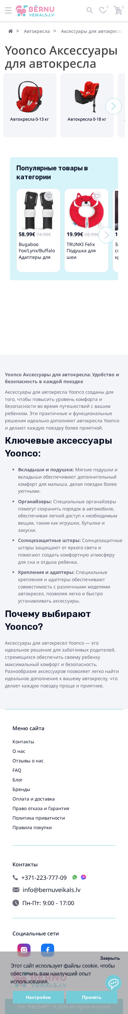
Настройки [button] (38, 997)
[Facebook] (47, 950)
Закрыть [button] (110, 958)
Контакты (23, 741)
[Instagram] (24, 950)
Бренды (21, 789)
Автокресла (37, 31)
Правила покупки (32, 827)
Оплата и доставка (33, 799)
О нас (18, 751)
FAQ (16, 770)
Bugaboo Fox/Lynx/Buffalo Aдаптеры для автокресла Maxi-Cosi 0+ (38, 257)
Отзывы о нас (28, 760)
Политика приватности (38, 818)
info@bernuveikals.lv (51, 890)
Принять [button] (92, 997)
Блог (17, 780)
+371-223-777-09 (44, 878)
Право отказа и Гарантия (40, 808)
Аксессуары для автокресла (92, 31)
